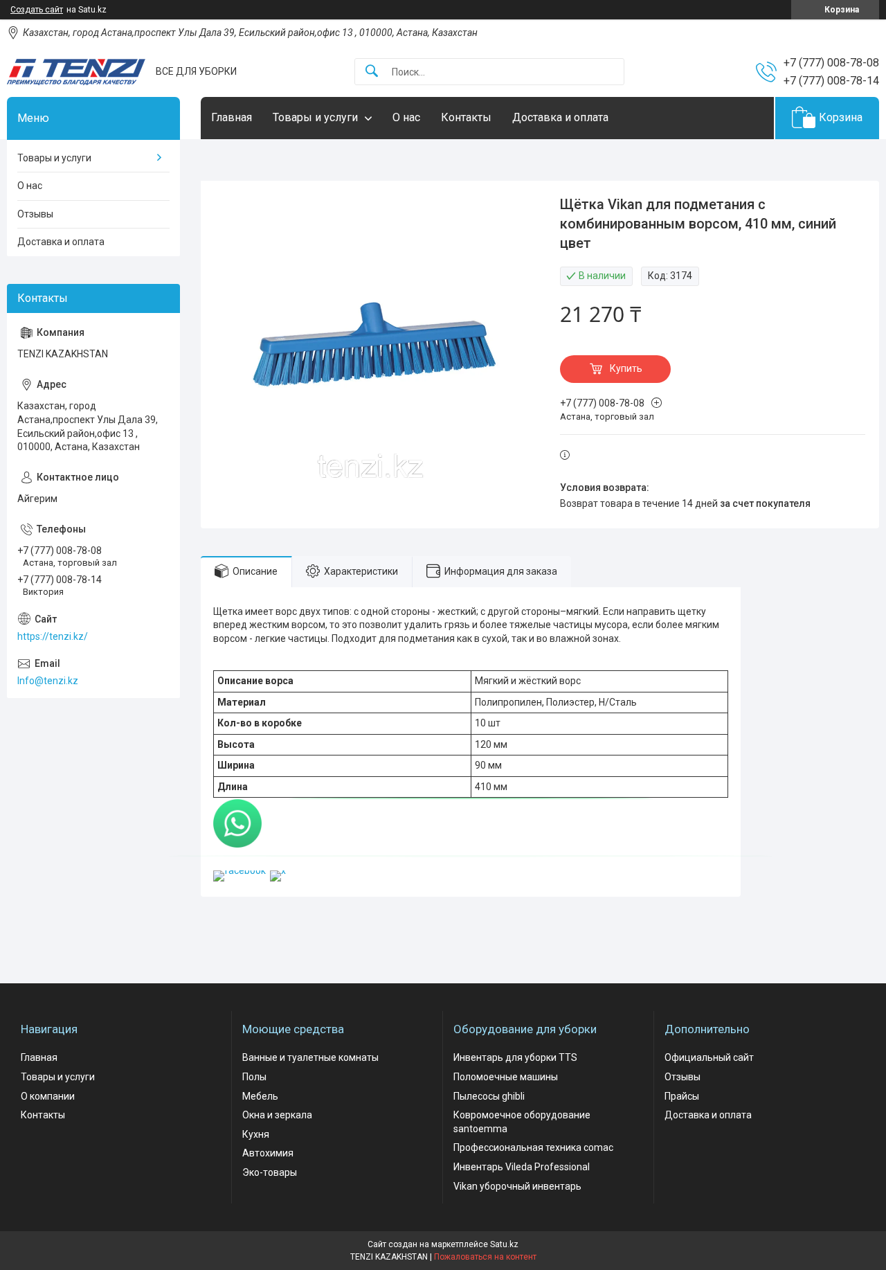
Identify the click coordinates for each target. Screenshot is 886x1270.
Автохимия (267, 1153)
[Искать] (371, 71)
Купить (626, 368)
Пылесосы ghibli (489, 1096)
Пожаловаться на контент (485, 1257)
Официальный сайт (709, 1057)
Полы (254, 1076)
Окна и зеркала (277, 1114)
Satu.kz (504, 1244)
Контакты (466, 117)
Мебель (260, 1096)
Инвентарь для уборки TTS (515, 1057)
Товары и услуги (315, 117)
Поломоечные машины (505, 1076)
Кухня (255, 1134)
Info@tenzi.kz (47, 680)
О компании (48, 1096)
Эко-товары (269, 1172)
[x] (278, 870)
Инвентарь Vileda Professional (521, 1166)
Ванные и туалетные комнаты (310, 1057)
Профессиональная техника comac (533, 1147)
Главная (231, 117)
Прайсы (681, 1096)
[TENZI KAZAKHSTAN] (76, 72)
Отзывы (35, 214)
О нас (406, 117)
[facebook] (239, 870)
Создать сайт (36, 10)
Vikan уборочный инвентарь (517, 1186)
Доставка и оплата (560, 117)
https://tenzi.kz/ (52, 636)
